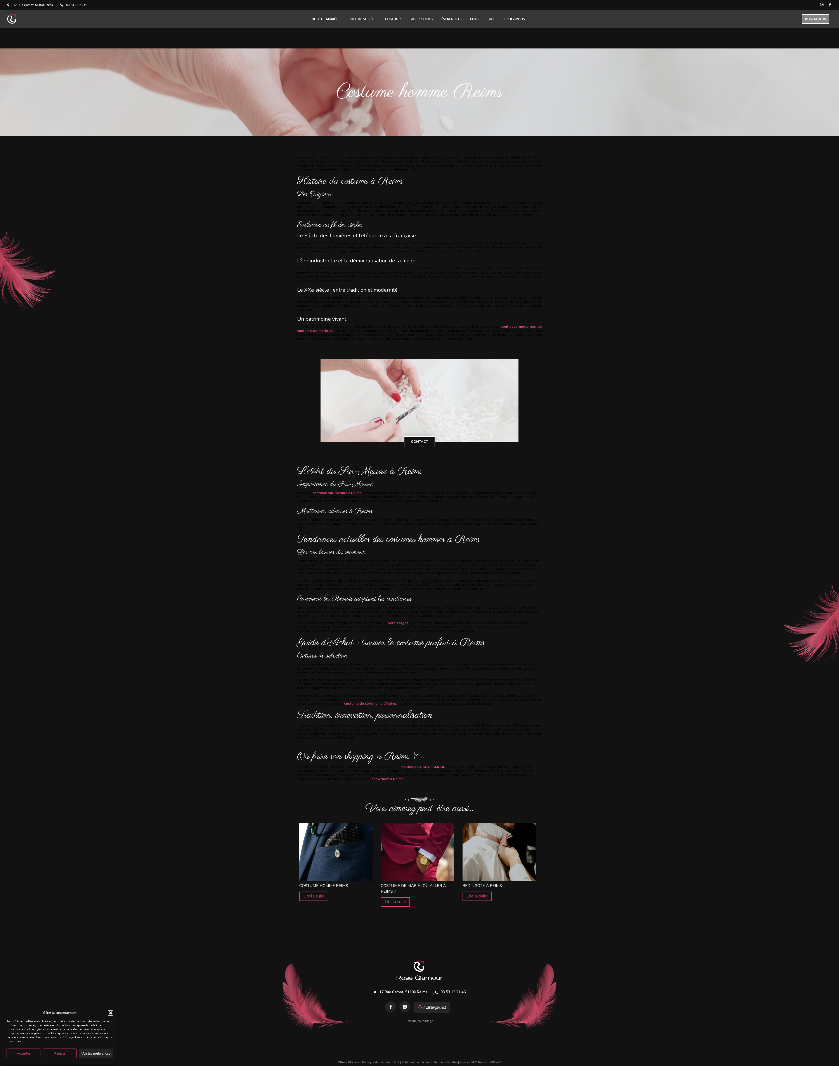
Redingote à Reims (482, 885)
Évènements (451, 19)
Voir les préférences (95, 1053)
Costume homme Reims (323, 885)
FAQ (490, 19)
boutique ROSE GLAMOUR (423, 767)
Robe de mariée (325, 19)
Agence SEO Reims (473, 1062)
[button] (110, 1013)
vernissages (398, 623)
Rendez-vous (514, 19)
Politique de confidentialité (380, 1062)
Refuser (59, 1053)
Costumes (393, 19)
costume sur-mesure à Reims (337, 493)
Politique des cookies (416, 1062)
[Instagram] (822, 5)
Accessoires (422, 19)
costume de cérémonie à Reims (370, 703)
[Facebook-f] (830, 5)
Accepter (23, 1053)
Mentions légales (445, 1062)
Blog (474, 19)
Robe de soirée (361, 19)
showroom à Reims (387, 779)
